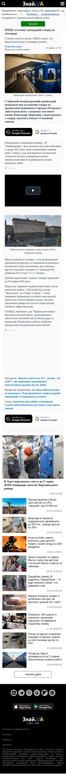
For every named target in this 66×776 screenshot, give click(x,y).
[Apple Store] (22, 706)
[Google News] (37, 693)
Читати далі (33, 674)
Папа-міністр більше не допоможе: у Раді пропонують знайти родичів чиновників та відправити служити (32, 393)
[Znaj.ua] (33, 3)
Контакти (7, 744)
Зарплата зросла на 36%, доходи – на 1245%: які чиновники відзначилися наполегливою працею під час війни (32, 381)
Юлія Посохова (13, 46)
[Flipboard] (44, 693)
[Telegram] (21, 693)
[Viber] (29, 693)
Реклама (6, 734)
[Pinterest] (52, 693)
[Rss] (14, 693)
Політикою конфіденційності (43, 14)
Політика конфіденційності (16, 729)
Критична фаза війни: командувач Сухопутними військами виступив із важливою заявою (32, 405)
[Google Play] (43, 706)
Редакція (7, 739)
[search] (3, 3)
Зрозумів (33, 23)
